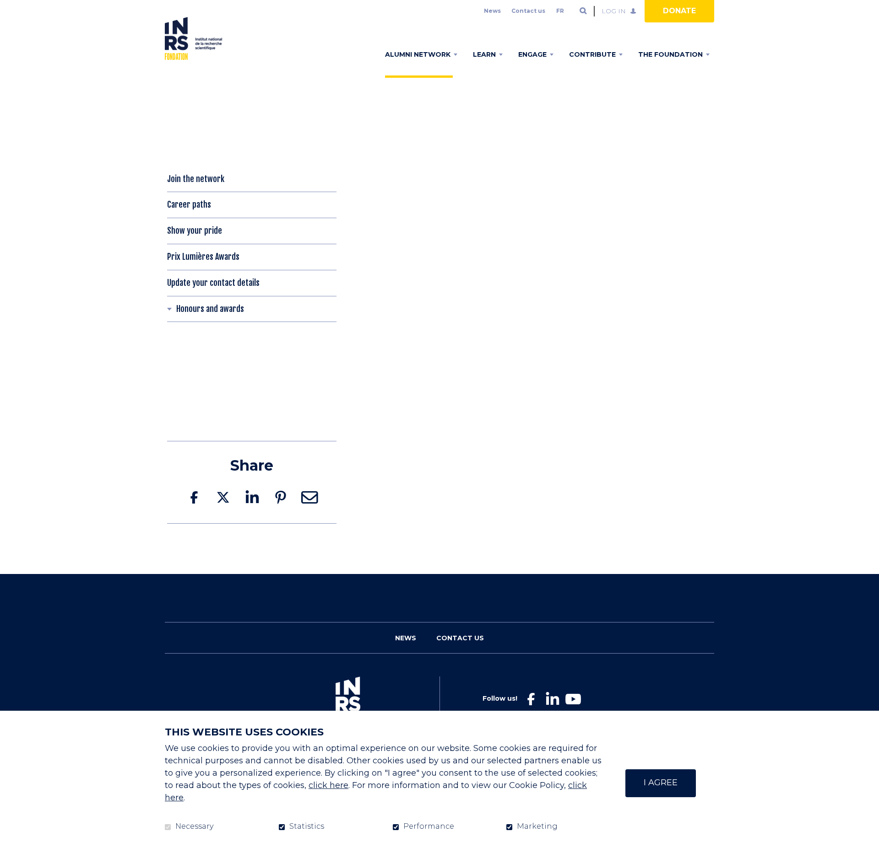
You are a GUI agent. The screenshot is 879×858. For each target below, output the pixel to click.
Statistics (306, 826)
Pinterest (281, 497)
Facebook (194, 497)
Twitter (223, 497)
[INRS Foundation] (193, 38)
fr (560, 10)
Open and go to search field (583, 11)
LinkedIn (252, 497)
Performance (428, 826)
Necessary (194, 826)
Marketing (537, 826)
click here (328, 785)
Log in (614, 11)
